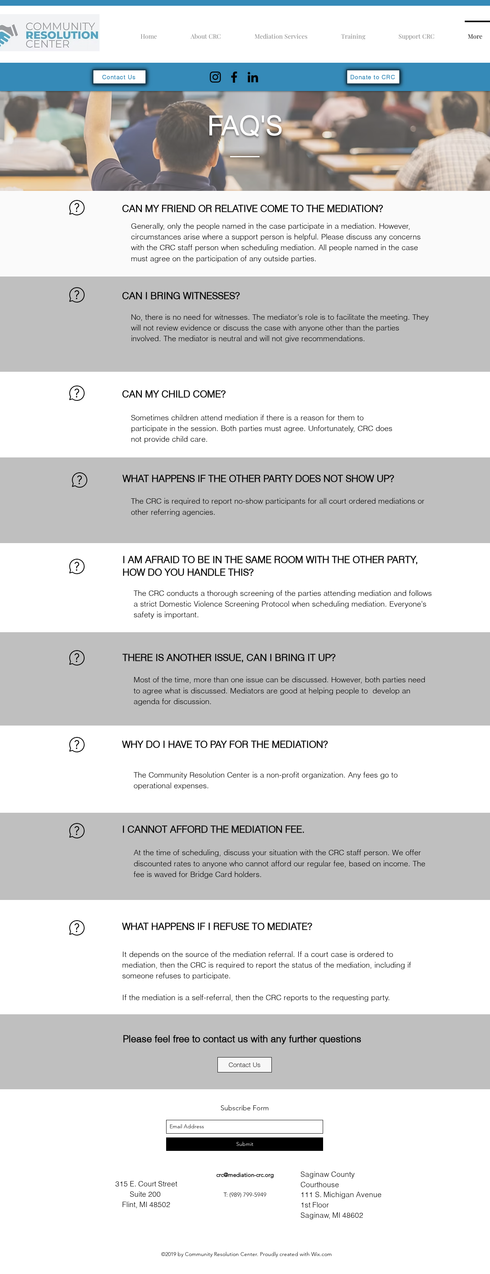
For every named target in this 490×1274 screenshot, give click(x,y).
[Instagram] (215, 77)
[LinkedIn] (252, 77)
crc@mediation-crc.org (245, 1174)
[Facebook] (234, 77)
